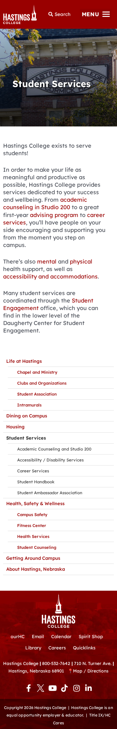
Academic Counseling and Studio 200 (54, 448)
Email (38, 636)
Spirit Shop (91, 636)
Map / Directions (91, 670)
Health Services (33, 536)
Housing (15, 427)
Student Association (37, 394)
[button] (95, 14)
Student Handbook (35, 481)
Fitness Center (31, 525)
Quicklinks (84, 648)
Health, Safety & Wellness (35, 503)
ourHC (18, 636)
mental (46, 261)
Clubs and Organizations (41, 383)
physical (81, 261)
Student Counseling (36, 547)
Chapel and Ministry (37, 372)
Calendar (61, 636)
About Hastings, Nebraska (35, 569)
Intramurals (29, 404)
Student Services (26, 438)
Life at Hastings (24, 361)
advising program (54, 215)
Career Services (33, 470)
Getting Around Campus (33, 558)
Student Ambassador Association (49, 492)
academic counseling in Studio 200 (45, 203)
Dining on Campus (26, 416)
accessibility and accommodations (50, 276)
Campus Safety (32, 514)
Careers (57, 648)
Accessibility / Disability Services (50, 459)
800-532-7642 (56, 663)
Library (33, 648)
